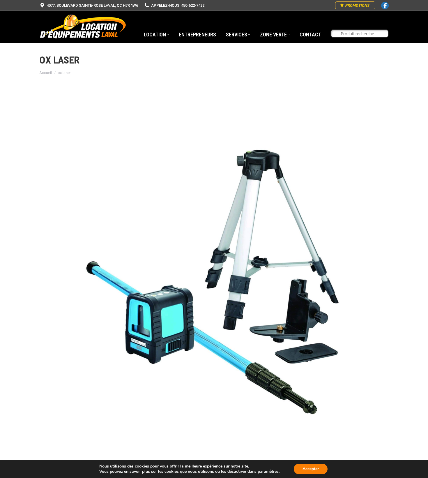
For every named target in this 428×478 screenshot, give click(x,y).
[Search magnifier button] (335, 34)
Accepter (311, 469)
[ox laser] (214, 283)
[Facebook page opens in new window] (385, 5)
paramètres (268, 471)
